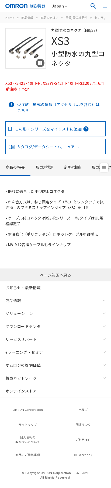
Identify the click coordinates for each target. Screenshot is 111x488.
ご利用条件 (83, 439)
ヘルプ (83, 409)
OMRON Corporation (28, 409)
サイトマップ (28, 424)
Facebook (85, 454)
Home (9, 17)
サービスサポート (21, 339)
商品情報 (27, 17)
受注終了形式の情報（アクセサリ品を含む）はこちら (58, 107)
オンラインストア (21, 391)
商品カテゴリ (49, 17)
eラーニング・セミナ (24, 352)
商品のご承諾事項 (27, 454)
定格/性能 (72, 167)
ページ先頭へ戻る (55, 275)
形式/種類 (44, 167)
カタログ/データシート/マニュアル (48, 146)
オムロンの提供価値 (23, 365)
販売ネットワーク (21, 378)
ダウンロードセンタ (23, 326)
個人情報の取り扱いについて (27, 439)
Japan (58, 6)
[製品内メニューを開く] (104, 167)
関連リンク (83, 424)
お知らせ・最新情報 (23, 287)
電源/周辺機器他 (76, 17)
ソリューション (19, 313)
